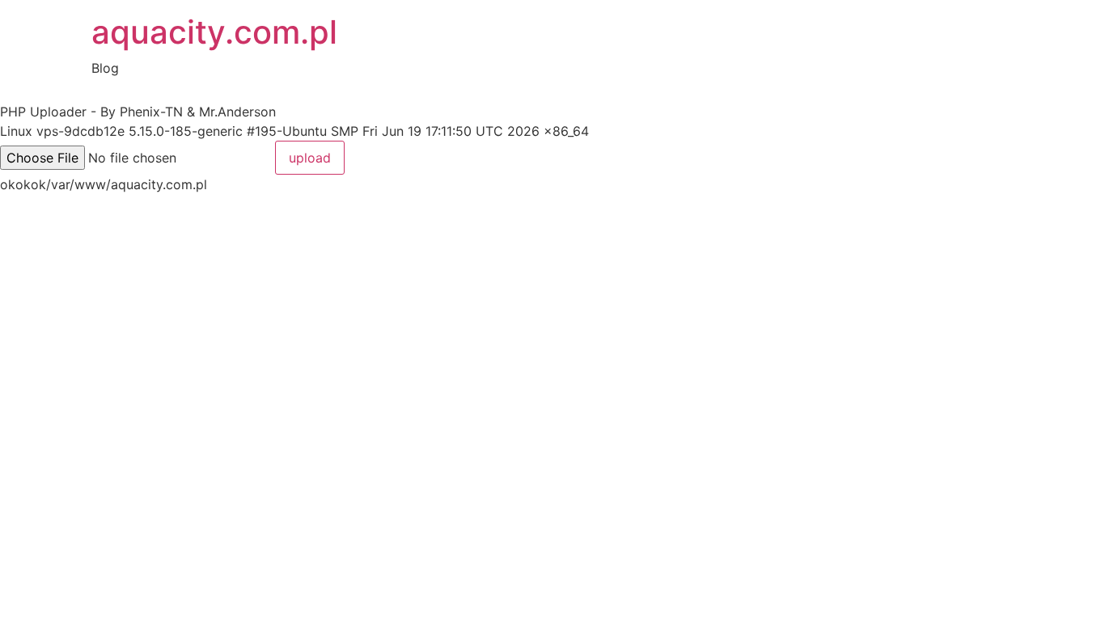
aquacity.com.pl (214, 32)
